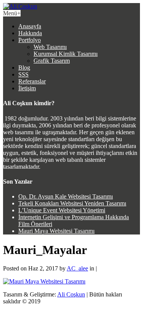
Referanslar (32, 81)
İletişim (27, 88)
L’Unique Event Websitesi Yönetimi (61, 210)
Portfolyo (29, 40)
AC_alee (77, 268)
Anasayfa (29, 26)
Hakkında (30, 33)
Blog (24, 67)
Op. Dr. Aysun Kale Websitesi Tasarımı (65, 196)
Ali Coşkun (71, 294)
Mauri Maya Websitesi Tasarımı (56, 231)
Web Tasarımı (50, 47)
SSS (23, 74)
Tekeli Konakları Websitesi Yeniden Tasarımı (72, 203)
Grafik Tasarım (52, 60)
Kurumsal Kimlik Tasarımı (66, 53)
